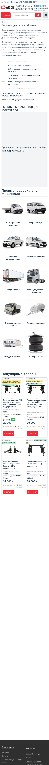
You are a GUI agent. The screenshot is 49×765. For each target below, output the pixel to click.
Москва (29, 757)
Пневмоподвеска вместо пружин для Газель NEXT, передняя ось (11, 464)
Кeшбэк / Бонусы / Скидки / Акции (12, 760)
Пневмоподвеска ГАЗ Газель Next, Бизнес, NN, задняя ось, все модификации (12, 403)
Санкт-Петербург (33, 754)
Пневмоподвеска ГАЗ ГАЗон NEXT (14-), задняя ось (36, 463)
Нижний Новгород (33, 761)
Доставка (5, 752)
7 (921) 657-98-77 (24, 5)
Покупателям (8, 747)
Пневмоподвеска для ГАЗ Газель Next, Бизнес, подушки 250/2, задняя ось (36, 403)
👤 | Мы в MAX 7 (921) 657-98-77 (23, 2)
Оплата (5, 756)
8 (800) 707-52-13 (24, 9)
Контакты (30, 748)
